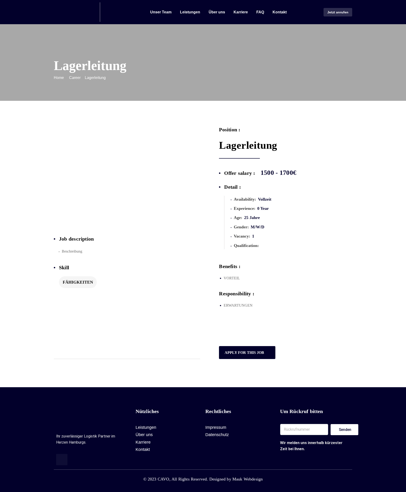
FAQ (260, 12)
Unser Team (161, 12)
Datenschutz (217, 434)
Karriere (241, 12)
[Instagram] (61, 459)
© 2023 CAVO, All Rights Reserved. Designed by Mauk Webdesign (203, 479)
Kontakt (280, 12)
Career (75, 78)
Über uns (217, 12)
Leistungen (190, 12)
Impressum (215, 427)
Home (59, 78)
